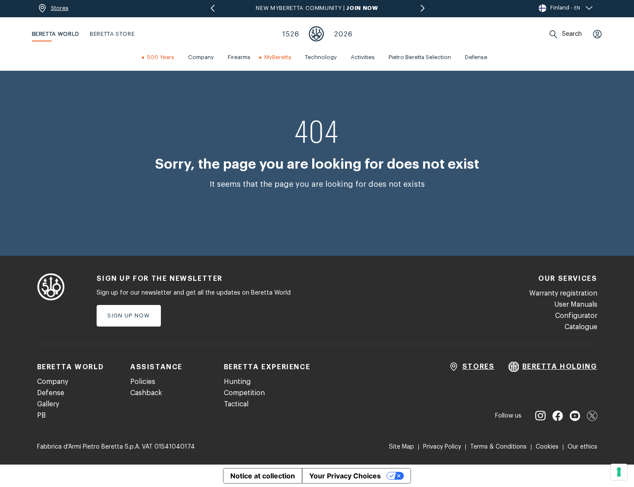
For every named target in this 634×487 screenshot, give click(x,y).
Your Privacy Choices (345, 475)
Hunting (237, 381)
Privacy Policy (442, 447)
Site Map (401, 447)
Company (52, 381)
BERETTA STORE (112, 34)
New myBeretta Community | (317, 8)
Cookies (547, 447)
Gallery (48, 404)
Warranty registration (563, 293)
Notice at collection (262, 475)
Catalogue (581, 327)
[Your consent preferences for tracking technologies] (619, 472)
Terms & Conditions (498, 447)
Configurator (576, 315)
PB (41, 415)
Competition (244, 393)
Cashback (146, 393)
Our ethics (582, 447)
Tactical (236, 404)
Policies (142, 381)
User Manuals (575, 304)
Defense (50, 393)
